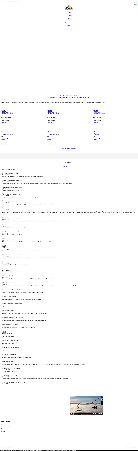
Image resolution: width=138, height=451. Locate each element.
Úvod (70, 12)
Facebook (3, 428)
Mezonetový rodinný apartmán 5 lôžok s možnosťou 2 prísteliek (7, 112)
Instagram (3, 431)
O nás (5, 447)
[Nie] (75, 450)
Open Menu (69, 11)
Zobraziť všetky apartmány (68, 148)
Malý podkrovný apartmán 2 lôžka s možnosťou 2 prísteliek (99, 112)
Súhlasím (73, 450)
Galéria (69, 18)
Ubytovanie (70, 15)
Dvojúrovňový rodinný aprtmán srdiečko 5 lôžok (99, 133)
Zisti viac (4, 122)
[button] (69, 86)
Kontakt (69, 19)
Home (2, 447)
